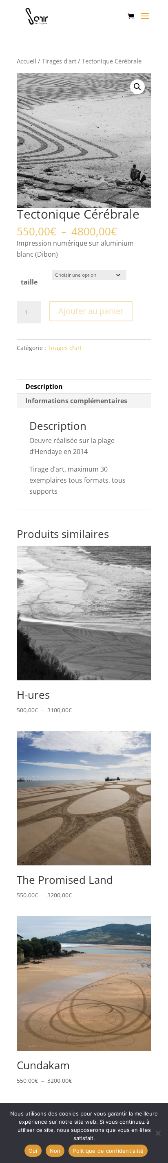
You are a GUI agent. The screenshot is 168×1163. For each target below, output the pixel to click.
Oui (33, 1150)
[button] (137, 86)
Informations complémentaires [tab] (76, 400)
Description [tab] (44, 386)
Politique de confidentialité (108, 1150)
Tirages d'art (59, 61)
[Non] (158, 1133)
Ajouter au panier (91, 310)
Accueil (26, 61)
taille (29, 282)
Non (55, 1150)
